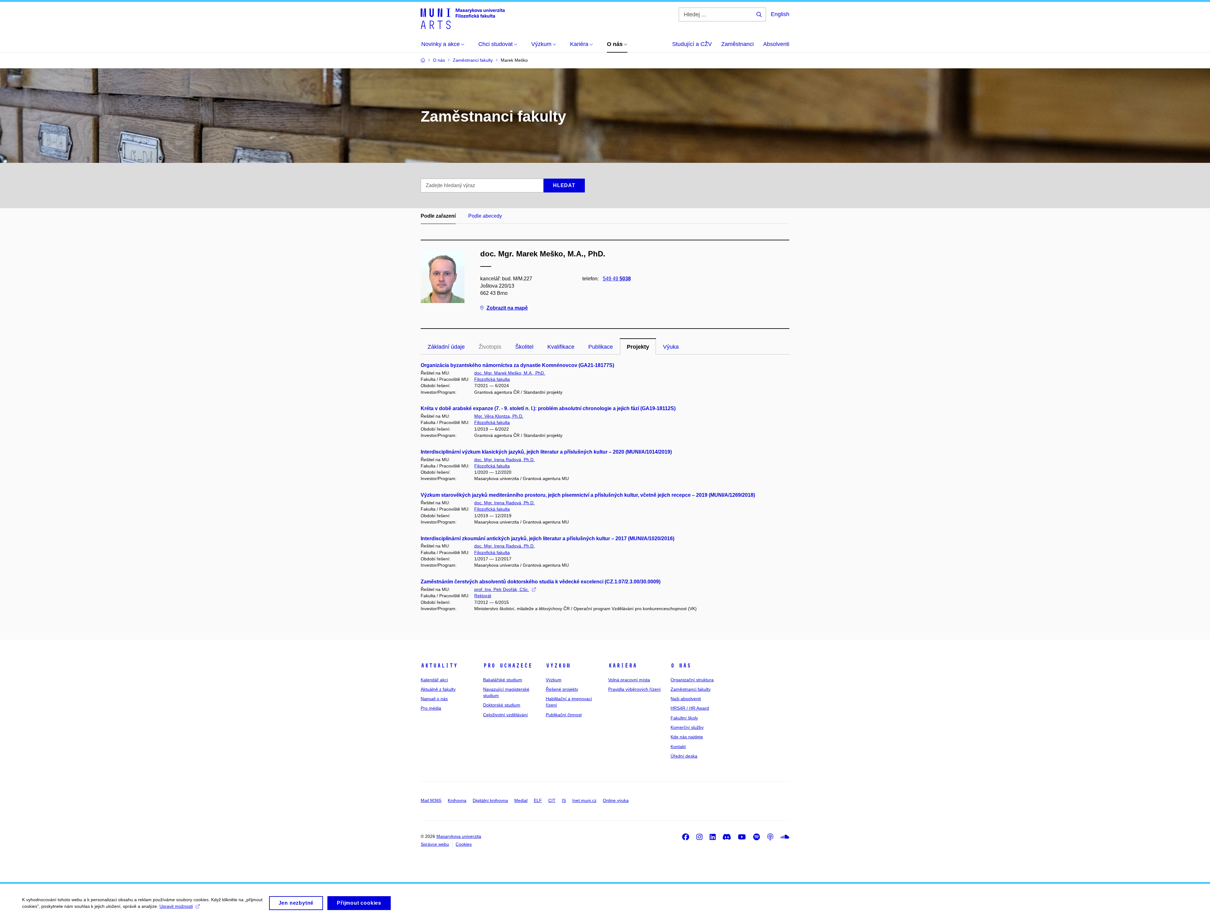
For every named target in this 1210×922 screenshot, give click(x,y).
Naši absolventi (686, 698)
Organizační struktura (692, 679)
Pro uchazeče (507, 665)
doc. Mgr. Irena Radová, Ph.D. (504, 459)
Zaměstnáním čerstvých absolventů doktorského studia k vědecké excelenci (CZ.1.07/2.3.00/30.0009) (540, 581)
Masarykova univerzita (458, 836)
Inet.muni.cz (584, 800)
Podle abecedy (485, 216)
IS (564, 800)
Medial (520, 800)
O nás (681, 665)
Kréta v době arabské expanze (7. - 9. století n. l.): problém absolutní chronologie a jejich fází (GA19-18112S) (548, 408)
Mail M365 (431, 800)
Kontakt (678, 746)
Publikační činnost (564, 714)
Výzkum (558, 665)
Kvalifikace (560, 347)
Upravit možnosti (176, 906)
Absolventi (776, 44)
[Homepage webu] (463, 18)
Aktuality (439, 665)
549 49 (617, 278)
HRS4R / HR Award (690, 708)
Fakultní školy (684, 717)
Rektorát (482, 595)
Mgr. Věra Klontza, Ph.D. (498, 416)
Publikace (600, 347)
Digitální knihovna (490, 800)
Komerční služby (687, 727)
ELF (538, 800)
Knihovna (457, 800)
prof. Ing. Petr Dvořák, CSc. (501, 589)
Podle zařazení (438, 216)
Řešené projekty (562, 689)
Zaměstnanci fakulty (691, 689)
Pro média (431, 708)
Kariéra (622, 665)
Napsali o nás (434, 698)
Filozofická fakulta (492, 379)
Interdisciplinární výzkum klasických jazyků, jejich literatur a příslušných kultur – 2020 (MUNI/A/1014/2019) (546, 452)
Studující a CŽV (692, 44)
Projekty (638, 347)
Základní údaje (446, 347)
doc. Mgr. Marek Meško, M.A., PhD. (509, 372)
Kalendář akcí (434, 679)
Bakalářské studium (502, 679)
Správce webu (435, 844)
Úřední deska (684, 756)
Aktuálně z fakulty (438, 689)
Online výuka (616, 800)
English (780, 14)
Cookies (464, 844)
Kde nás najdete (687, 736)
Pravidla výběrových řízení (634, 689)
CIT (552, 800)
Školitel (524, 347)
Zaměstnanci (737, 44)
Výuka (671, 347)
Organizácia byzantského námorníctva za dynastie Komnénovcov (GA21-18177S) (517, 365)
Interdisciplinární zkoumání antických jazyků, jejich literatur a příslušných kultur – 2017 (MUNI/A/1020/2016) (547, 538)
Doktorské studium (501, 704)
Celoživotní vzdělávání (505, 714)
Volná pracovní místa (629, 679)
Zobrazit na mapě (507, 308)
